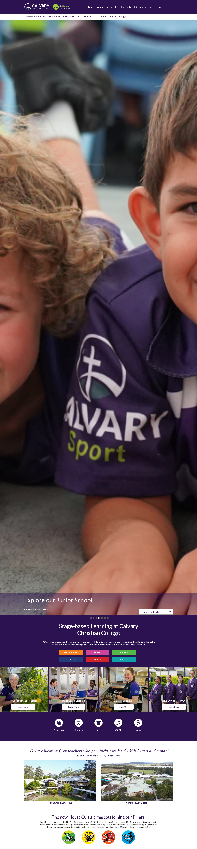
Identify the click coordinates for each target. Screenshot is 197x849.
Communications (145, 6)
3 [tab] (96, 618)
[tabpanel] (98, 317)
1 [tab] (90, 618)
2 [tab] (93, 618)
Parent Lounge (118, 16)
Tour (91, 7)
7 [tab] (107, 618)
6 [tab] (104, 618)
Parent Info (112, 7)
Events (100, 7)
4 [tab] (99, 618)
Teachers (89, 16)
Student (101, 16)
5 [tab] (102, 618)
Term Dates (127, 7)
